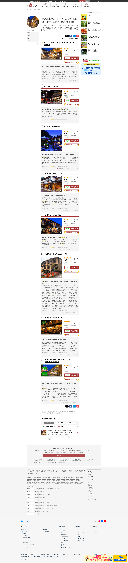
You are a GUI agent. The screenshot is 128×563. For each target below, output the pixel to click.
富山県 (36, 499)
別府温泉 (72, 482)
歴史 (28, 38)
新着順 (47, 426)
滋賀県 (36, 505)
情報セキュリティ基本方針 (39, 556)
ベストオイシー (91, 488)
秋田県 (51, 488)
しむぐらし (47, 533)
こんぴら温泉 (48, 482)
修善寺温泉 (29, 480)
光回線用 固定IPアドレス (66, 536)
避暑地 (28, 32)
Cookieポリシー (77, 554)
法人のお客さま (62, 526)
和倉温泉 (43, 480)
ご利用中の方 (96, 526)
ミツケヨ (90, 494)
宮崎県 (55, 513)
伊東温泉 (77, 479)
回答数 (51, 426)
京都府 (40, 505)
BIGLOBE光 (25, 531)
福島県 (59, 488)
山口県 (51, 508)
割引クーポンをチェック (73, 62)
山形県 (55, 488)
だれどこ (90, 481)
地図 (67, 54)
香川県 (40, 511)
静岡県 (36, 502)
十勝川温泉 (39, 477)
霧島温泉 (81, 482)
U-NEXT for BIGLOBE (28, 548)
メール (95, 531)
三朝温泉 (53, 482)
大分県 (51, 513)
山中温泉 (48, 480)
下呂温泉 (63, 480)
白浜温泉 (33, 482)
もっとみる (36, 43)
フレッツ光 (63, 532)
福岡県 (36, 513)
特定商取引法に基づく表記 (27, 556)
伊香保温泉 (29, 479)
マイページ (94, 1)
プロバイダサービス (65, 534)
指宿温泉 (79, 483)
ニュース (79, 534)
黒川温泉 (76, 482)
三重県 (48, 502)
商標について (50, 556)
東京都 (44, 494)
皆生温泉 (63, 482)
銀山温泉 (77, 477)
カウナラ (90, 493)
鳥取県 (36, 508)
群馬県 (40, 491)
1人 (49, 434)
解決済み (71, 422)
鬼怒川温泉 (44, 479)
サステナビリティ (81, 532)
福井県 (44, 499)
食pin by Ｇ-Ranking (92, 499)
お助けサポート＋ (27, 542)
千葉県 (40, 494)
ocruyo (89, 482)
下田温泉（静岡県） (36, 480)
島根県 (40, 508)
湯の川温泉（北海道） (47, 477)
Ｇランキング (91, 479)
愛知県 (44, 502)
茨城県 (44, 491)
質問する (88, 1)
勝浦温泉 (38, 482)
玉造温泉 (58, 482)
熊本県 (48, 513)
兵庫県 (48, 505)
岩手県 (44, 488)
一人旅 (52, 434)
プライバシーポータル (68, 554)
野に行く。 (90, 491)
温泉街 (28, 40)
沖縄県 (63, 513)
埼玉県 (36, 494)
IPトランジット (64, 542)
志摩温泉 (57, 483)
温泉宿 (28, 35)
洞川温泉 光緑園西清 (52, 126)
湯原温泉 (67, 482)
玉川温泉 (34, 483)
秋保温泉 (63, 477)
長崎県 (44, 513)
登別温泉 (34, 477)
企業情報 (78, 526)
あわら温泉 (53, 480)
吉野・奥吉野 (65, 434)
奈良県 (60, 434)
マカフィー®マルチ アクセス (66, 545)
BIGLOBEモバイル (27, 535)
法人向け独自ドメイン (65, 547)
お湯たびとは (91, 472)
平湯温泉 (68, 480)
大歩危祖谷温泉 (63, 483)
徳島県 (36, 511)
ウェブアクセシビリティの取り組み (43, 554)
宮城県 (48, 488)
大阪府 (44, 505)
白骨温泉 (58, 479)
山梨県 (36, 497)
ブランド (79, 531)
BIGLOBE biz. (64, 529)
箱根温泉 (45, 483)
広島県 (48, 508)
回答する (82, 1)
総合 (62, 426)
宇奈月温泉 (58, 480)
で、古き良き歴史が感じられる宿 (59, 78)
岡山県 (44, 508)
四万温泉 (39, 479)
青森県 (40, 488)
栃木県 (36, 491)
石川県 (40, 499)
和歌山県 (55, 505)
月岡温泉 (63, 479)
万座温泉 (34, 479)
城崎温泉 (78, 480)
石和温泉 (67, 479)
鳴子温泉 (59, 477)
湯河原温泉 (72, 479)
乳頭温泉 (54, 477)
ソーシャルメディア (82, 540)
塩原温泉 (49, 479)
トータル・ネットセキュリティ (29, 546)
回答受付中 (60, 422)
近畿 (56, 434)
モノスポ (90, 490)
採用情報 (79, 536)
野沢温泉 (53, 479)
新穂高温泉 (73, 480)
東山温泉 (68, 477)
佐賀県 (40, 513)
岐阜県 (40, 502)
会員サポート (97, 532)
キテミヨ (90, 487)
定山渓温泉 (29, 477)
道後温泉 (42, 482)
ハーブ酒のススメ (91, 501)
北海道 (36, 488)
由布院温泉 (69, 483)
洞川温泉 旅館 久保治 (53, 173)
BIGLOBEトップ (57, 556)
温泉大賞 (47, 531)
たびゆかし (90, 496)
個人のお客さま (25, 526)
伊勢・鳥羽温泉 (51, 483)
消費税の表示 (31, 554)
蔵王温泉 (72, 477)
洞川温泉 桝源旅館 (51, 86)
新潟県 (44, 497)
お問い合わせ (24, 554)
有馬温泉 (29, 482)
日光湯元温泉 (39, 483)
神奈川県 (48, 494)
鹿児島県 (59, 513)
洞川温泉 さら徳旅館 (53, 215)
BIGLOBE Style (81, 538)
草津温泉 (82, 477)
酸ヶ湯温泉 (29, 483)
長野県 (40, 497)
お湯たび (90, 484)
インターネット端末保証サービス (30, 544)
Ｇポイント (90, 477)
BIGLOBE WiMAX (27, 537)
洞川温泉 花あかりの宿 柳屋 (56, 254)
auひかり (25, 533)
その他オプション (27, 549)
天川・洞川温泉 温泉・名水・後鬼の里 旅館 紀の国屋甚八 (60, 360)
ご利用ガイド (91, 474)
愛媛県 (44, 511)
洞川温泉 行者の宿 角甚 (54, 317)
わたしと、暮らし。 (92, 485)
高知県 (48, 511)
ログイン (99, 1)
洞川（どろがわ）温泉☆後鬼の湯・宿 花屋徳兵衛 (59, 43)
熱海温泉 (74, 483)
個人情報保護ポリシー (57, 554)
